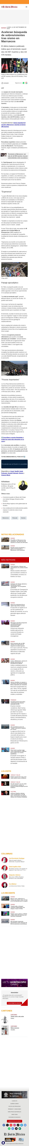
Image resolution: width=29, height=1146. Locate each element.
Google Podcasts (13, 473)
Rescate (14, 518)
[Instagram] (14, 1125)
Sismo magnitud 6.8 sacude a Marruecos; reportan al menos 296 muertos (13, 124)
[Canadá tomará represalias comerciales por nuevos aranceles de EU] (5, 710)
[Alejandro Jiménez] (4, 876)
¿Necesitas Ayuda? (14, 1121)
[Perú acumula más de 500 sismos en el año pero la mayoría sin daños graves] (5, 648)
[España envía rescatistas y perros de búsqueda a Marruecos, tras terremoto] (5, 548)
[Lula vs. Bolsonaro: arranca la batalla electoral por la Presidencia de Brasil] (5, 668)
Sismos (23, 518)
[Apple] (16, 1128)
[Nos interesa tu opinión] (14, 1094)
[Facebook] (4, 1125)
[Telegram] (21, 1125)
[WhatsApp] (9, 1128)
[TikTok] (18, 1125)
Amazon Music (5, 475)
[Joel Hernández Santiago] (4, 860)
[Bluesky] (25, 1125)
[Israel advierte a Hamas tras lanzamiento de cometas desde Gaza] (5, 571)
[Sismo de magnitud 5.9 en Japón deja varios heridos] (5, 610)
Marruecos (6, 518)
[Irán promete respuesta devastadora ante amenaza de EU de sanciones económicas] (5, 922)
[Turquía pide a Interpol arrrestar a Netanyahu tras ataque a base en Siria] (5, 906)
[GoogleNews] (12, 1128)
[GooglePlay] (20, 1128)
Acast (12, 471)
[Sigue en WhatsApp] (23, 83)
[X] (7, 1125)
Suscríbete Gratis (14, 1003)
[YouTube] (11, 1125)
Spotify (17, 471)
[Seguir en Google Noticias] (26, 83)
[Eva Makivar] (4, 885)
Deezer (21, 473)
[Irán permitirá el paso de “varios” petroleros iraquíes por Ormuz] (5, 735)
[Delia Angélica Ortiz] (4, 868)
